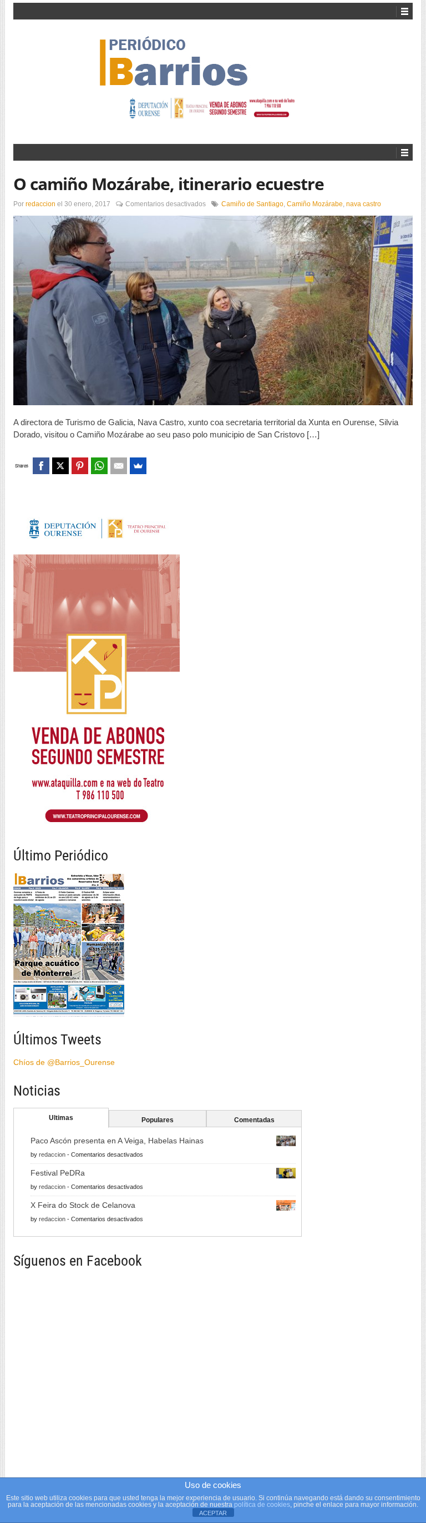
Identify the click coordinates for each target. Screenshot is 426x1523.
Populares (157, 1120)
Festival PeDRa (58, 1172)
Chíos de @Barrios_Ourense (64, 1062)
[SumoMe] (138, 465)
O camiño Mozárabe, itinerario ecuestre (168, 183)
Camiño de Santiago (252, 204)
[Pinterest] (80, 465)
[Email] (118, 465)
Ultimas (61, 1118)
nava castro (363, 204)
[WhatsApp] (99, 465)
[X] (60, 465)
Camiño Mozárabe (315, 204)
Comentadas (254, 1120)
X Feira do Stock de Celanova (83, 1205)
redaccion (40, 204)
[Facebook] (41, 465)
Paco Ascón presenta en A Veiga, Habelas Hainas (117, 1140)
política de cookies (262, 1505)
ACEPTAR (213, 1513)
